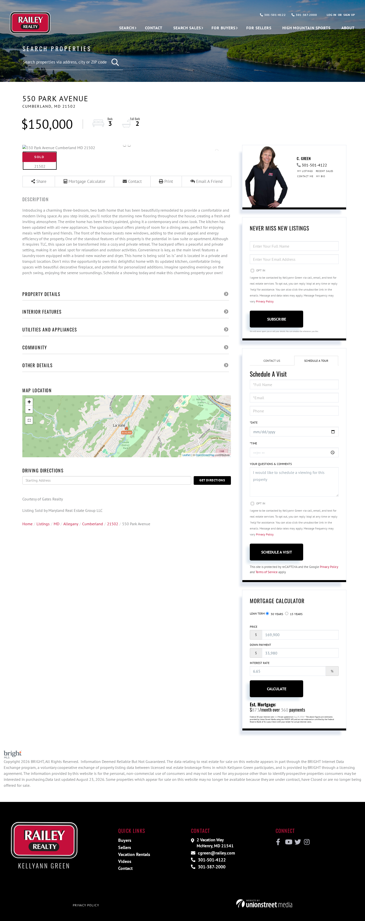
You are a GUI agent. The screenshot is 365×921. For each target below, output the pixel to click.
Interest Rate (259, 663)
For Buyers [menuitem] (223, 27)
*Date (253, 422)
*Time (253, 443)
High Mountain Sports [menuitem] (306, 27)
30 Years (276, 614)
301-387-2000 (306, 15)
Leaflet (186, 455)
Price (253, 626)
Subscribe (276, 319)
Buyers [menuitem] (124, 840)
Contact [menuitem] (153, 27)
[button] (116, 62)
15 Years (295, 614)
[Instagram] (306, 842)
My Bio (320, 176)
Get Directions (212, 480)
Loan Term (257, 613)
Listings (43, 523)
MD (56, 523)
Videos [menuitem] (124, 861)
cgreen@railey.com (216, 853)
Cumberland (92, 523)
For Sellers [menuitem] (258, 27)
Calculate (276, 688)
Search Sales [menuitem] (187, 27)
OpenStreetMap (205, 455)
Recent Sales (324, 171)
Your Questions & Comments (271, 464)
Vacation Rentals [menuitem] (134, 854)
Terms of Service (267, 572)
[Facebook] (278, 842)
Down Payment (260, 645)
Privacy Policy (264, 301)
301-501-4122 (274, 15)
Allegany (70, 523)
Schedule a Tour (316, 360)
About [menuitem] (348, 27)
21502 (112, 523)
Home (27, 523)
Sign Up (349, 15)
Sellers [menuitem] (124, 847)
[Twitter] (297, 842)
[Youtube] (287, 842)
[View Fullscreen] (29, 420)
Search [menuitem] (126, 27)
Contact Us (271, 360)
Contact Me (305, 176)
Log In (331, 15)
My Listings (305, 171)
